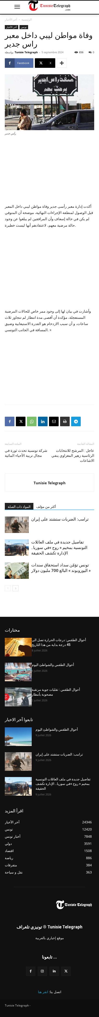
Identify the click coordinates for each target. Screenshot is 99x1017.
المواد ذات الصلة (19, 507)
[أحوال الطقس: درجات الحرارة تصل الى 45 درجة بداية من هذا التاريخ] (18, 647)
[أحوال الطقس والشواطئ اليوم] (18, 672)
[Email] (54, 421)
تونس (24, 27)
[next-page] (15, 588)
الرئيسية (27, 19)
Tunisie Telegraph (26, 52)
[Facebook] (9, 421)
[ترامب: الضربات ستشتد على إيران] (17, 524)
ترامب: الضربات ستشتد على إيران (60, 519)
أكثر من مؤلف (46, 507)
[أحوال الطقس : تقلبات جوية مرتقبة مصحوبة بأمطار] (18, 696)
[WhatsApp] (32, 421)
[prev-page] (8, 588)
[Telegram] (76, 421)
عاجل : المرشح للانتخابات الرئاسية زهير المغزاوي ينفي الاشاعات (72, 455)
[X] (20, 421)
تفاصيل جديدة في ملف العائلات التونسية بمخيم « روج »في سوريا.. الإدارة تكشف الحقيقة (59, 547)
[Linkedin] (43, 421)
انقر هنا (43, 992)
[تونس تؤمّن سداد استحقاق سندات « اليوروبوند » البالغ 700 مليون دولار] (17, 570)
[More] (62, 63)
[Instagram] (42, 971)
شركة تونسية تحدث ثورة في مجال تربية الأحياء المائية (26, 453)
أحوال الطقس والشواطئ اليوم (53, 665)
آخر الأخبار (11, 19)
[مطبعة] (65, 421)
